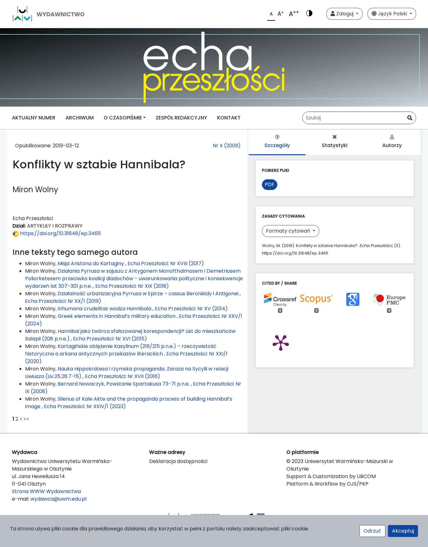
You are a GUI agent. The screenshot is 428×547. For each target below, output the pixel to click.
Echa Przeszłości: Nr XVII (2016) (122, 376)
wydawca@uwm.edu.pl (58, 498)
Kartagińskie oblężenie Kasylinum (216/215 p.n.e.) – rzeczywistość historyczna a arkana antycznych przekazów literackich (121, 350)
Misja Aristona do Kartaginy (91, 263)
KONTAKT (229, 117)
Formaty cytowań (288, 230)
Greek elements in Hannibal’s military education (117, 316)
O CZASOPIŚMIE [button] (123, 117)
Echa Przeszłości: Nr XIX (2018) (132, 286)
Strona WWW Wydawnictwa (46, 491)
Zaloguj (345, 13)
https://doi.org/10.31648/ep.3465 (60, 233)
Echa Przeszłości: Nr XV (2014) (191, 308)
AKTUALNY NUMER (33, 117)
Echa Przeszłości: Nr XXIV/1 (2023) (85, 406)
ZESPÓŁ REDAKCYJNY (181, 117)
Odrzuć (372, 530)
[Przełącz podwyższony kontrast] (309, 14)
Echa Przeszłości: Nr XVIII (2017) (166, 263)
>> (26, 419)
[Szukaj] (409, 118)
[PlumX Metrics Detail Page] (281, 342)
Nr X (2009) (227, 145)
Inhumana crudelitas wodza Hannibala (105, 308)
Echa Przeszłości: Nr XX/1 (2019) (63, 301)
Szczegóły (277, 145)
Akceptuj (403, 530)
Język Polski (392, 13)
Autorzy (392, 145)
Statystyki (334, 145)
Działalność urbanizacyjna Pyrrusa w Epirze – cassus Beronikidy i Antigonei (149, 293)
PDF (269, 184)
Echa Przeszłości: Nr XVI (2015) (110, 338)
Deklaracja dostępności (178, 461)
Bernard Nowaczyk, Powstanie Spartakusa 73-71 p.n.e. (124, 383)
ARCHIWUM (79, 117)
